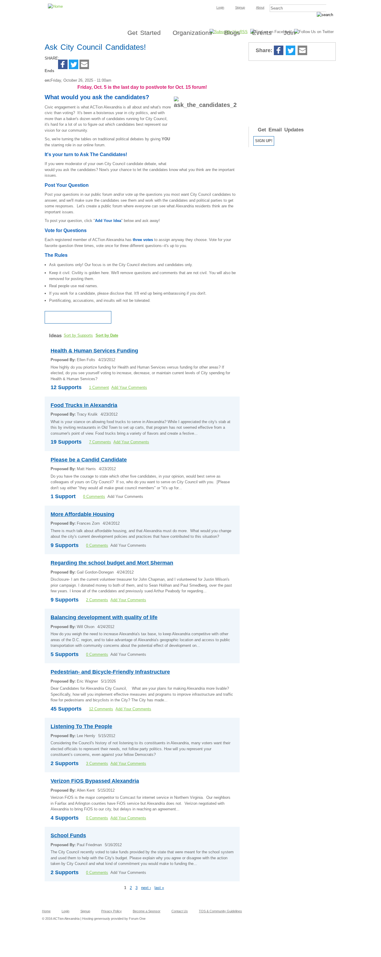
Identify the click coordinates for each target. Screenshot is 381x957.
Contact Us (179, 911)
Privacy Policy (111, 911)
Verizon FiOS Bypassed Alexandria (95, 781)
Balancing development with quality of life (104, 617)
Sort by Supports (78, 335)
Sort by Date (107, 335)
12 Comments (101, 709)
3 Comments (97, 763)
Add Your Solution (78, 317)
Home (46, 911)
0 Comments (94, 496)
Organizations (192, 32)
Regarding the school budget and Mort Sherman (112, 563)
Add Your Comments (129, 387)
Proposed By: (64, 360)
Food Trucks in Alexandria (84, 405)
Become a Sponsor (146, 911)
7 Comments (100, 442)
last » (159, 887)
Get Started (144, 32)
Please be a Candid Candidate (89, 460)
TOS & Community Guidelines (220, 911)
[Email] (84, 65)
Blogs (232, 32)
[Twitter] (73, 65)
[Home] (190, 2)
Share (314, 51)
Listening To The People (81, 726)
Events (262, 32)
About (260, 7)
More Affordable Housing (82, 514)
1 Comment (99, 387)
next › (146, 887)
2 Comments (97, 600)
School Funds (68, 835)
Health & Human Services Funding (94, 351)
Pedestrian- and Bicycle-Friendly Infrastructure (110, 672)
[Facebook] (62, 65)
